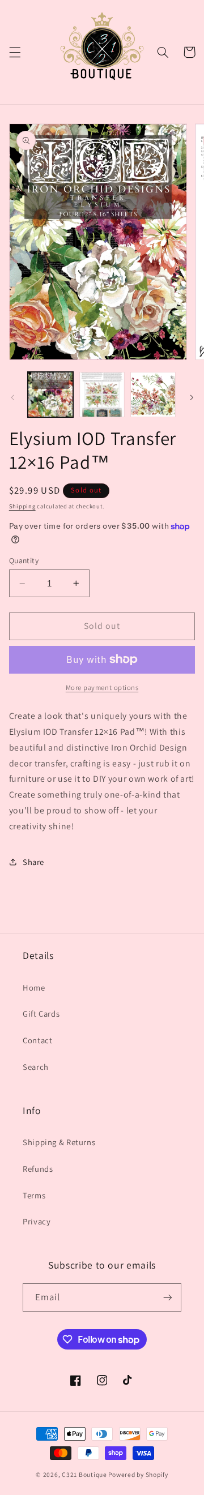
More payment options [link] (102, 687)
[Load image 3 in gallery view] (153, 394)
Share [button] (33, 861)
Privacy (36, 1221)
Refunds (38, 1168)
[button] (15, 52)
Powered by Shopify (138, 1474)
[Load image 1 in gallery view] (50, 394)
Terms (34, 1195)
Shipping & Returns (59, 1142)
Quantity (24, 560)
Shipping (22, 506)
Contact (37, 1040)
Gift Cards (41, 1013)
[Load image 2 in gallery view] (102, 394)
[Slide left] (12, 397)
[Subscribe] (168, 1297)
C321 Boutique (84, 1474)
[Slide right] (191, 397)
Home (34, 987)
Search (36, 1066)
